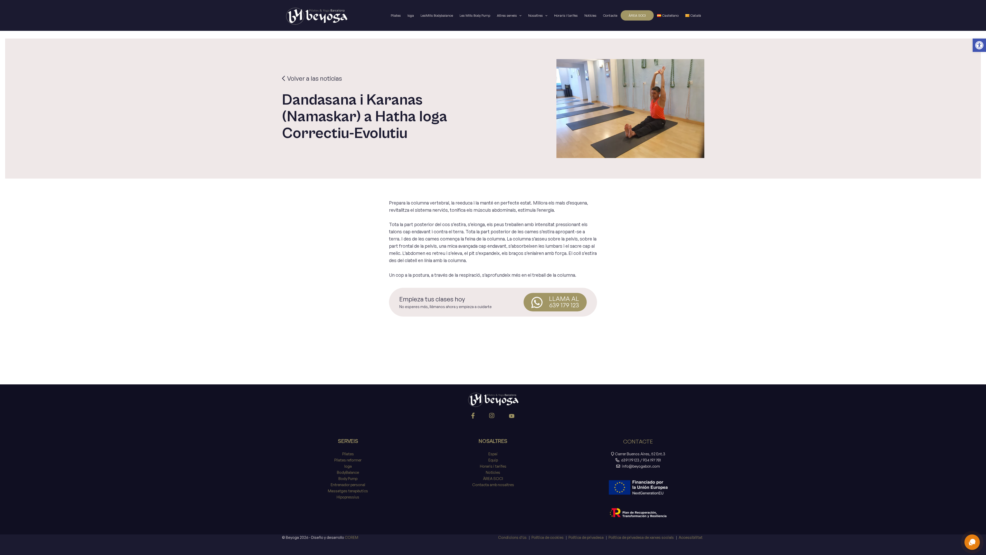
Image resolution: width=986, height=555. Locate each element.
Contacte (610, 15)
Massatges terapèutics (348, 490)
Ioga (410, 15)
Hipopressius (348, 497)
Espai (493, 453)
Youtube (512, 417)
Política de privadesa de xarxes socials (641, 537)
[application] (519, 15)
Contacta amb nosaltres (493, 484)
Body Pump (347, 478)
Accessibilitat (691, 537)
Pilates (396, 15)
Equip (493, 460)
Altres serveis (507, 15)
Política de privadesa (586, 537)
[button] (979, 45)
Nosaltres (535, 15)
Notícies (590, 15)
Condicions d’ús (512, 537)
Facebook (473, 417)
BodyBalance (348, 472)
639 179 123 (630, 460)
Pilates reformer (348, 460)
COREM (351, 537)
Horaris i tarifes (566, 15)
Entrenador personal (348, 484)
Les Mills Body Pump (475, 15)
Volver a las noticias (314, 78)
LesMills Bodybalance (437, 15)
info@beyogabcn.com (641, 466)
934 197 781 (652, 460)
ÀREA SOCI (637, 15)
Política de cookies (548, 537)
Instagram (492, 417)
